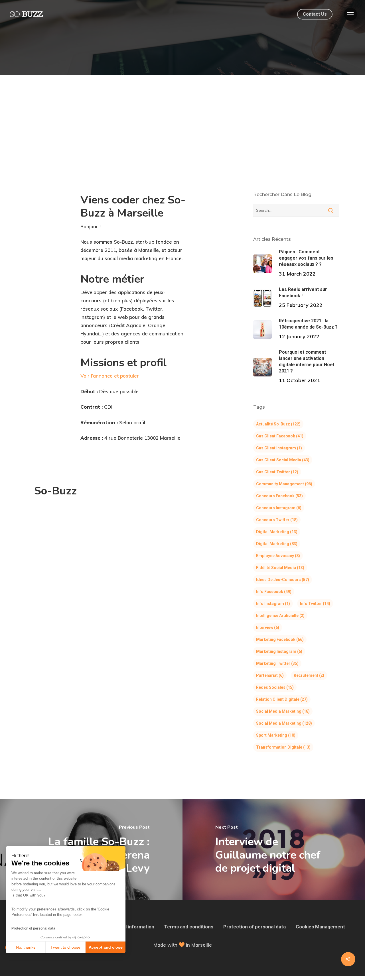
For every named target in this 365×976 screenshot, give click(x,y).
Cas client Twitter (277, 472)
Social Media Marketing (283, 711)
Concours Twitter (277, 519)
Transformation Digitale (283, 747)
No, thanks (25, 947)
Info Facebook (273, 591)
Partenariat (270, 675)
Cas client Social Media (282, 460)
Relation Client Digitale (282, 699)
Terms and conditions (188, 927)
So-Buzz (55, 490)
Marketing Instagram (279, 651)
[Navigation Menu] (350, 14)
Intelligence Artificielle (280, 615)
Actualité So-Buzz (278, 424)
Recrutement (309, 675)
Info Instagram (273, 603)
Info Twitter (315, 603)
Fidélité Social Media (280, 567)
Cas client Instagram (279, 448)
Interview (267, 627)
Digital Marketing (276, 531)
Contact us (315, 14)
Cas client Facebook (279, 436)
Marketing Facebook (280, 639)
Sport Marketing (275, 735)
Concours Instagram (278, 508)
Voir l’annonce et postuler (109, 376)
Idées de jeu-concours (282, 579)
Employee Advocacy (278, 555)
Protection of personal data (33, 928)
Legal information (134, 927)
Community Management (284, 484)
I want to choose (65, 947)
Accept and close (106, 947)
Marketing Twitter (277, 663)
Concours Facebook (279, 496)
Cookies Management (320, 927)
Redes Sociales (275, 687)
